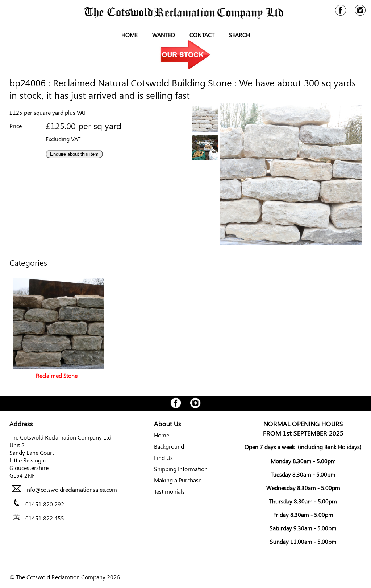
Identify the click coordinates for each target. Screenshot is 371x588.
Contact (201, 34)
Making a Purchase (177, 480)
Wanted (163, 34)
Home (129, 34)
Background (169, 446)
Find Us (163, 457)
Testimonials (169, 491)
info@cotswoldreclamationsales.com (71, 490)
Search (239, 34)
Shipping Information (181, 469)
